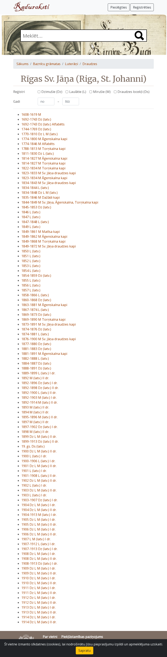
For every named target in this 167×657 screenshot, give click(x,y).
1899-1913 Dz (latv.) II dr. (40, 441)
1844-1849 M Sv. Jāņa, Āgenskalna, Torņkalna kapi (59, 202)
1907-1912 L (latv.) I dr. (38, 544)
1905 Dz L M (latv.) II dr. (39, 524)
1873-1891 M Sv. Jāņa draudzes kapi (48, 324)
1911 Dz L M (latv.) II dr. (39, 593)
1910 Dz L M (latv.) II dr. (39, 583)
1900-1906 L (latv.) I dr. (38, 461)
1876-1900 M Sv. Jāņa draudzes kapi (48, 339)
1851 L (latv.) (30, 256)
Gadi (16, 101)
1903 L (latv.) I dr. (34, 495)
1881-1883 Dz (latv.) (36, 348)
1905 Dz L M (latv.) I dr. (38, 519)
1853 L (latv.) (30, 266)
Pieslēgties (118, 7)
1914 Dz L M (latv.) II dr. (39, 622)
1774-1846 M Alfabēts (38, 144)
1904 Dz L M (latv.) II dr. (39, 510)
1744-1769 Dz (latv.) (36, 129)
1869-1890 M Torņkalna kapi (43, 319)
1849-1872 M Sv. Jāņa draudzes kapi (48, 246)
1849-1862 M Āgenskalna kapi (44, 236)
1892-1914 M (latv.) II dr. (39, 402)
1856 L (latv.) (30, 285)
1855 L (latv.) (30, 280)
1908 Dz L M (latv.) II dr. (39, 558)
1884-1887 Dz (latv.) (36, 363)
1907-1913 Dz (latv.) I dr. (39, 549)
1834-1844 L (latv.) (35, 187)
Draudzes (89, 64)
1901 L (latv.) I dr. (34, 471)
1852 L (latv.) (30, 261)
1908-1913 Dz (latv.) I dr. (39, 563)
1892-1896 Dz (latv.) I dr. (39, 383)
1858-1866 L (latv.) (35, 295)
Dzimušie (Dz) (51, 91)
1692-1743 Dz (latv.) (36, 119)
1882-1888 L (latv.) (35, 358)
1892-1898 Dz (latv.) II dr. (40, 388)
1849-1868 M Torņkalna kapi (43, 241)
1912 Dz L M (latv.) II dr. (39, 602)
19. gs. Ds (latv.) (33, 446)
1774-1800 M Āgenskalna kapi (44, 139)
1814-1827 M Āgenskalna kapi (44, 158)
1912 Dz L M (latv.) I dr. (38, 597)
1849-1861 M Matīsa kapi (40, 231)
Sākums (22, 64)
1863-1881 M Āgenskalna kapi (44, 305)
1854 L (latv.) (30, 270)
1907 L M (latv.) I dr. (36, 539)
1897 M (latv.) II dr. (35, 422)
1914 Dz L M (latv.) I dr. (38, 617)
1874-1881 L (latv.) (35, 334)
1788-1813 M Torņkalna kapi (43, 148)
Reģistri (19, 91)
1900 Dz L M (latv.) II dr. (39, 451)
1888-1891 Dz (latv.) (36, 368)
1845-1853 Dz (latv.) (36, 207)
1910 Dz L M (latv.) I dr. (38, 578)
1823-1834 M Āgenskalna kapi (44, 178)
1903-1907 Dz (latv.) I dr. (39, 500)
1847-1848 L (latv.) (35, 222)
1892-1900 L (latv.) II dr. (38, 392)
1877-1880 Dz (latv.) (36, 344)
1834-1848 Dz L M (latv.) (39, 192)
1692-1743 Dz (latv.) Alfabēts (43, 124)
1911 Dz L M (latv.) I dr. (38, 588)
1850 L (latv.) (30, 251)
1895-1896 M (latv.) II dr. (39, 417)
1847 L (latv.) (30, 217)
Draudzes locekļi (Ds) (133, 91)
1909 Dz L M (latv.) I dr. (38, 568)
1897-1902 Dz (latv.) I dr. (39, 427)
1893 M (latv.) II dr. (35, 407)
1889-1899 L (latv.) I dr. (38, 373)
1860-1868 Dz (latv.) (36, 300)
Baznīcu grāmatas (46, 64)
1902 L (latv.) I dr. (34, 485)
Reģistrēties (142, 7)
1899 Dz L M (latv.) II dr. (39, 436)
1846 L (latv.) (30, 212)
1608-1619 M (31, 114)
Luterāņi (71, 64)
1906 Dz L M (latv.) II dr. (39, 534)
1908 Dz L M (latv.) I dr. (38, 553)
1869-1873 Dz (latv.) (36, 314)
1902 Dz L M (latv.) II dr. (39, 480)
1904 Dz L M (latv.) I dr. (38, 505)
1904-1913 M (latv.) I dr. (39, 514)
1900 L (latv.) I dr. (34, 456)
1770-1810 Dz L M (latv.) (39, 134)
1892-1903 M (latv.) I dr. (39, 397)
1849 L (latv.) (30, 226)
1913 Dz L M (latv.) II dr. (39, 612)
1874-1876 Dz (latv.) (36, 329)
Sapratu (84, 650)
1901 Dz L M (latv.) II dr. (39, 466)
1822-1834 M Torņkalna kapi (43, 168)
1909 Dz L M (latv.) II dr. (39, 573)
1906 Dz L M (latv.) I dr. (38, 529)
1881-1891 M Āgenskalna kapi (44, 353)
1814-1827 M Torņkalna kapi (43, 163)
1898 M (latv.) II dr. (35, 431)
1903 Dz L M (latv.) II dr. (39, 490)
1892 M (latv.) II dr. (35, 378)
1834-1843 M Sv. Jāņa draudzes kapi (48, 183)
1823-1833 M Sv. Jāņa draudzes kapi (48, 173)
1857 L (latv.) (30, 290)
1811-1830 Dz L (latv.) (37, 153)
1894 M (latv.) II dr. (35, 412)
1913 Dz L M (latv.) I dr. (38, 607)
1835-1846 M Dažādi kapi (40, 197)
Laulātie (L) (77, 91)
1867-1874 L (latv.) (35, 309)
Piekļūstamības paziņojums (82, 636)
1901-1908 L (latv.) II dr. (38, 475)
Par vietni (50, 636)
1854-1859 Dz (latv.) (36, 275)
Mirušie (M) (102, 91)
